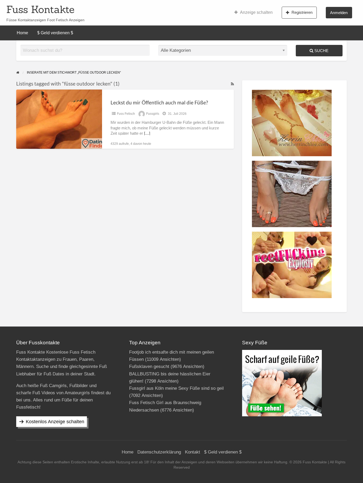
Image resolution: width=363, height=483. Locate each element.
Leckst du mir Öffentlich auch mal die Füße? (159, 102)
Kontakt (192, 452)
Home (22, 33)
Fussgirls (152, 114)
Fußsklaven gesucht (149, 366)
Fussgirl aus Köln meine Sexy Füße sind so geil (176, 388)
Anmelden (339, 12)
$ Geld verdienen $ (55, 33)
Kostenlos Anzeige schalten (55, 421)
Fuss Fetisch (126, 114)
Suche (320, 50)
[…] (147, 133)
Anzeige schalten (256, 12)
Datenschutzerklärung (159, 452)
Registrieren (302, 12)
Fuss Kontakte (40, 9)
